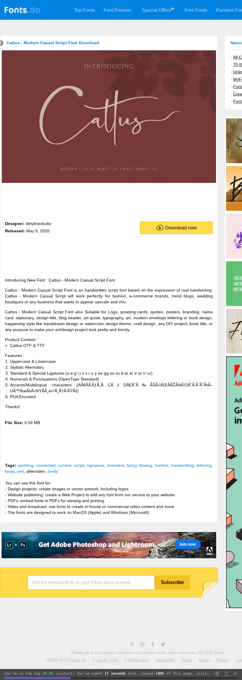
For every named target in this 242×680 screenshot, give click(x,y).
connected (45, 465)
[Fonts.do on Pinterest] (132, 645)
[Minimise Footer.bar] (235, 673)
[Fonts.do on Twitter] (163, 645)
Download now (181, 227)
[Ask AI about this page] (217, 673)
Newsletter (165, 660)
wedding (25, 465)
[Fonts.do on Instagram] (142, 645)
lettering (204, 465)
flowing (145, 465)
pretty (53, 471)
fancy (132, 465)
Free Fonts (195, 10)
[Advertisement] (108, 201)
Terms (204, 660)
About (186, 660)
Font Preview (117, 10)
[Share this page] (226, 673)
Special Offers (156, 10)
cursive (64, 465)
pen (20, 471)
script (79, 465)
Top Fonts (84, 10)
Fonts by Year (105, 660)
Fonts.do (78, 660)
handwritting (182, 465)
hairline (162, 465)
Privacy (223, 660)
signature (95, 465)
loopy (10, 471)
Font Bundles (137, 660)
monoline (115, 465)
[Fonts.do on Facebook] (153, 645)
